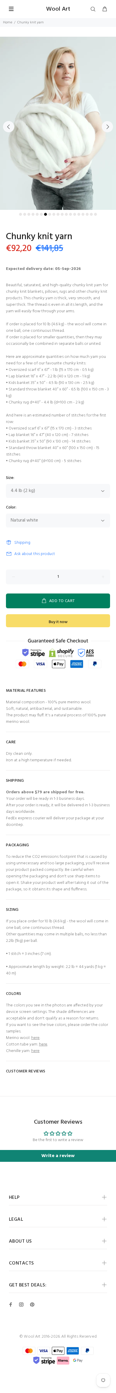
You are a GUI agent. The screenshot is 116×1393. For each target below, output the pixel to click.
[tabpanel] (58, 123)
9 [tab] (53, 214)
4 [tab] (33, 214)
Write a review (58, 1156)
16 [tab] (82, 214)
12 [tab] (66, 214)
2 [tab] (24, 214)
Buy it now (58, 622)
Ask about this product (34, 554)
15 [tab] (78, 214)
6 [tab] (41, 214)
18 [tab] (91, 214)
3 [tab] (28, 214)
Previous (8, 126)
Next (107, 126)
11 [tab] (62, 214)
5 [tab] (37, 214)
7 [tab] (45, 214)
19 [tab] (95, 214)
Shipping (22, 542)
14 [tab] (74, 214)
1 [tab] (20, 214)
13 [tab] (70, 214)
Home (7, 22)
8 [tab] (49, 214)
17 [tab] (87, 214)
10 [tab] (58, 214)
